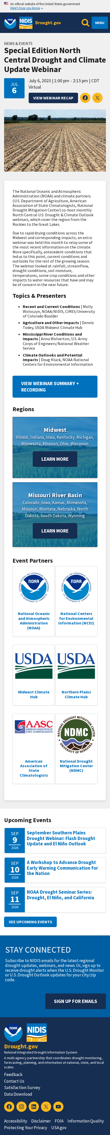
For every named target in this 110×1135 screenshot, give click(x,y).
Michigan (84, 437)
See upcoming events (30, 921)
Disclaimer (41, 1121)
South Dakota (53, 515)
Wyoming (76, 515)
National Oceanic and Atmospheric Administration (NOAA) (34, 620)
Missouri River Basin (55, 495)
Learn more (55, 459)
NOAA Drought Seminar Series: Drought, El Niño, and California (60, 895)
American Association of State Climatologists (34, 768)
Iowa (50, 437)
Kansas (58, 502)
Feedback (13, 1074)
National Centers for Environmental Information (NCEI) (76, 618)
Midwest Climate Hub (33, 694)
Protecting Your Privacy (25, 1127)
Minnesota (31, 443)
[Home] (25, 23)
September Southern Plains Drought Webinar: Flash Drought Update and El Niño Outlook (61, 838)
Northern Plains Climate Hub (76, 694)
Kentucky (65, 437)
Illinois (22, 437)
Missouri (50, 443)
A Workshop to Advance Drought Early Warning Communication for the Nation (62, 867)
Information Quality (86, 1121)
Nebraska (66, 509)
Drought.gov (48, 23)
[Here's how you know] (55, 6)
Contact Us (14, 1081)
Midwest (55, 429)
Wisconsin (80, 443)
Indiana (37, 437)
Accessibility (15, 1121)
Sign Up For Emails (75, 1001)
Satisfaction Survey (22, 1087)
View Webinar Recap (53, 97)
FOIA (59, 1121)
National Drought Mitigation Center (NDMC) (76, 766)
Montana (47, 509)
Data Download (18, 1094)
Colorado (31, 502)
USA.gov (59, 1127)
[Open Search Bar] (85, 23)
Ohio (64, 443)
